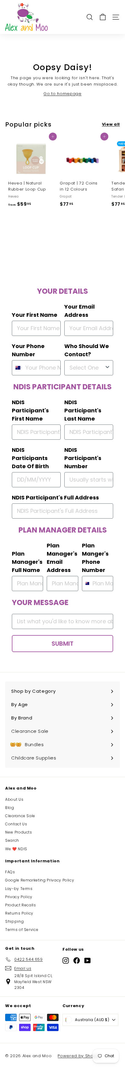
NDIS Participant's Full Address (55, 497)
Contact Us (16, 824)
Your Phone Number (28, 350)
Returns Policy (19, 913)
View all (111, 124)
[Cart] (103, 17)
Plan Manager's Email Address (62, 558)
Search (12, 840)
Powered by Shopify (79, 1056)
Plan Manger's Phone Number (95, 558)
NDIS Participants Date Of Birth (30, 458)
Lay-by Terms (19, 888)
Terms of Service (21, 929)
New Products (18, 832)
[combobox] (17, 367)
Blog (9, 807)
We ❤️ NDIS (16, 848)
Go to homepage (62, 93)
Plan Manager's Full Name (27, 562)
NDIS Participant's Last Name (82, 410)
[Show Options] (107, 367)
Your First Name (34, 315)
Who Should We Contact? (86, 350)
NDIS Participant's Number (82, 458)
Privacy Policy (18, 896)
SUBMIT (62, 643)
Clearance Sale (20, 815)
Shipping (14, 921)
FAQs (10, 871)
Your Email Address (79, 311)
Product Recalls (20, 905)
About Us (14, 799)
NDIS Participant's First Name (30, 410)
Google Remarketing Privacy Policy (39, 880)
